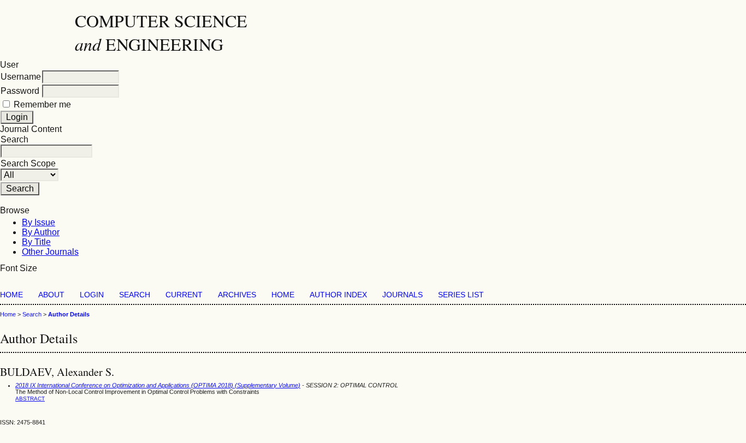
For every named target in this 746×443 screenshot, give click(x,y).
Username (21, 76)
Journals (402, 295)
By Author (41, 232)
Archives (237, 295)
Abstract (30, 399)
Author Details (69, 314)
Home (11, 295)
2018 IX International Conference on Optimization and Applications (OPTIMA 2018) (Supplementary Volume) (157, 385)
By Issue (38, 222)
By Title (36, 242)
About (51, 295)
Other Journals (50, 251)
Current (184, 295)
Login (92, 295)
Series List (461, 295)
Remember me (42, 104)
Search (134, 295)
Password (20, 90)
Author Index (338, 295)
